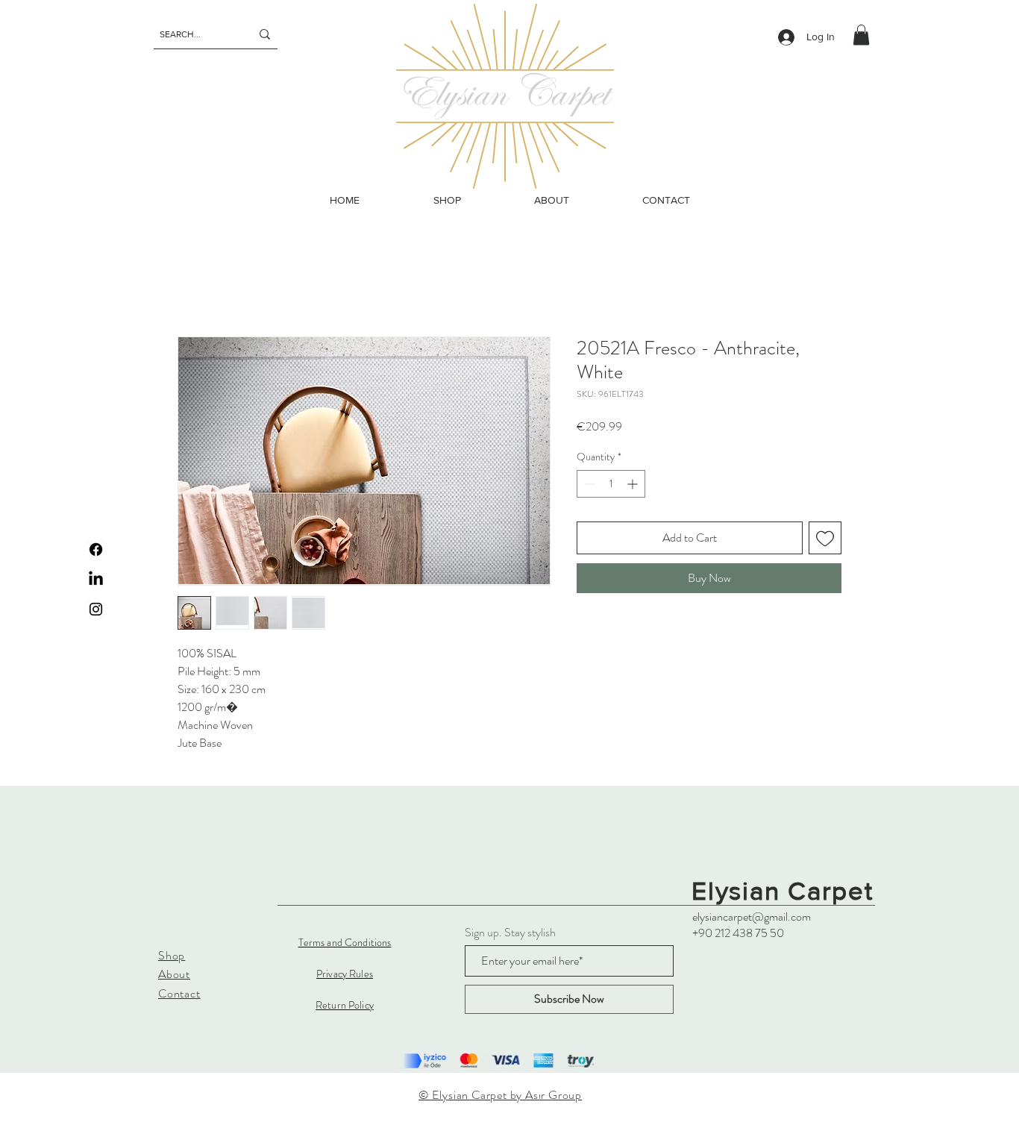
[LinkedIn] (95, 579)
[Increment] (633, 484)
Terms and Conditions (345, 942)
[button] (861, 35)
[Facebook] (95, 549)
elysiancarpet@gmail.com (751, 916)
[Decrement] (588, 484)
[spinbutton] (611, 484)
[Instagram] (95, 609)
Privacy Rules (344, 973)
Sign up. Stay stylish (510, 933)
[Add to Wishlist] (825, 537)
